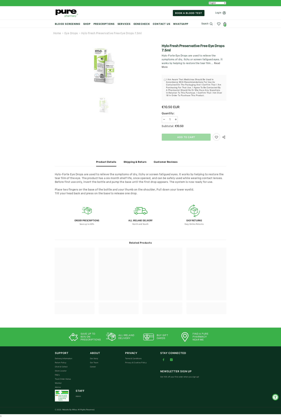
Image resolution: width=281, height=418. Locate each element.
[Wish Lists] (219, 24)
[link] (74, 308)
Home (57, 33)
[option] (104, 66)
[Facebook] (163, 359)
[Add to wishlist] (216, 137)
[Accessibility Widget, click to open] (275, 397)
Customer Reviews (166, 162)
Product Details (106, 162)
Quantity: (168, 113)
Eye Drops (71, 33)
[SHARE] (223, 137)
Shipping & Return (135, 162)
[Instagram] (171, 359)
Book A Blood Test (188, 13)
